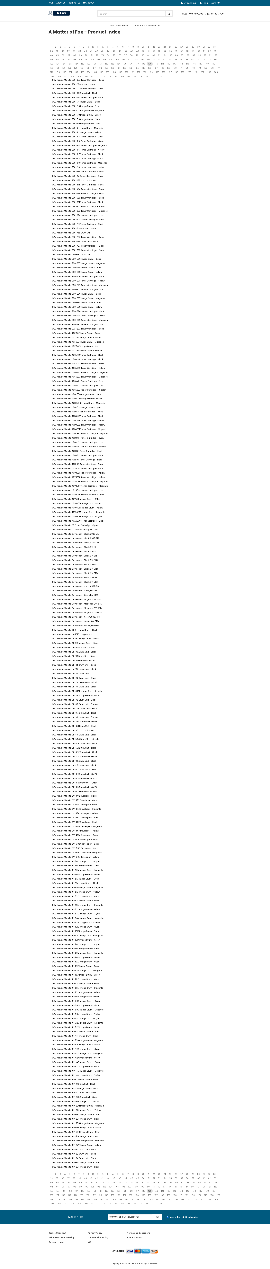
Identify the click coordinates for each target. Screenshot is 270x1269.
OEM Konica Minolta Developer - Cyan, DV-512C (75, 595)
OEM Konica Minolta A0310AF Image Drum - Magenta (78, 341)
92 (210, 55)
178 (51, 72)
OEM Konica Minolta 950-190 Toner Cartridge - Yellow (78, 167)
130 (95, 63)
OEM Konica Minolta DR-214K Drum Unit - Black (74, 682)
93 (216, 55)
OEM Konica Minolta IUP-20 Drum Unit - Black (74, 1092)
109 (142, 59)
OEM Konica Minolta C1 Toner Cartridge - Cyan (75, 525)
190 (126, 72)
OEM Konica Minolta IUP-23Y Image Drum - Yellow (76, 1127)
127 (76, 63)
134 (118, 63)
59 (193, 51)
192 (138, 72)
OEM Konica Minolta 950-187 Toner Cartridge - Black (77, 154)
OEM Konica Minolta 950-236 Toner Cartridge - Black (78, 171)
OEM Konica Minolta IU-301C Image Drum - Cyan (76, 926)
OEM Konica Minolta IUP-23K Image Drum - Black (75, 1118)
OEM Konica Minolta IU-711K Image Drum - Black (75, 1036)
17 (128, 46)
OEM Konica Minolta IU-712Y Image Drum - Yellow (76, 1057)
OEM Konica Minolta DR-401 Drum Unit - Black (74, 726)
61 (204, 51)
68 (74, 55)
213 (103, 76)
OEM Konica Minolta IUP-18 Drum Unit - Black (73, 1084)
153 (69, 68)
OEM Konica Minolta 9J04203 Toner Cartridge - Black (78, 328)
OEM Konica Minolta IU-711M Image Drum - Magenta (77, 1040)
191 (133, 72)
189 (120, 72)
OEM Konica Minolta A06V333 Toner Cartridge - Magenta (80, 376)
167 (156, 68)
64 (51, 55)
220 (147, 76)
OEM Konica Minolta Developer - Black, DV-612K (75, 573)
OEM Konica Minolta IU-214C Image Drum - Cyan (76, 913)
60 (198, 51)
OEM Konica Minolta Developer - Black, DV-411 (74, 564)
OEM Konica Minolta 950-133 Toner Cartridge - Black (77, 88)
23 (159, 46)
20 (143, 46)
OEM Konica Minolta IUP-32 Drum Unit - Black (74, 1153)
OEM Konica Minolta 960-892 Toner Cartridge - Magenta (80, 320)
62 (209, 51)
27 (181, 46)
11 (97, 46)
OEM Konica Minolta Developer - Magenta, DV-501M (77, 608)
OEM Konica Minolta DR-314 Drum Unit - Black (74, 713)
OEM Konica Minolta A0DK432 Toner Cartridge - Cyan (78, 442)
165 (143, 68)
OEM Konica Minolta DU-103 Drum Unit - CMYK (74, 778)
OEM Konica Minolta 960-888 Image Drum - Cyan (76, 302)
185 (95, 72)
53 (159, 51)
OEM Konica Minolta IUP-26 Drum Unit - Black (74, 1149)
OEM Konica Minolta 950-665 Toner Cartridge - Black (78, 197)
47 (125, 51)
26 (176, 46)
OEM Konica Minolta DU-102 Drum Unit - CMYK (74, 774)
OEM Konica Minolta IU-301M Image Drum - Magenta (77, 935)
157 (94, 68)
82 (153, 55)
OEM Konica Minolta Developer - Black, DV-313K (75, 560)
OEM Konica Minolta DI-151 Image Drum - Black (74, 630)
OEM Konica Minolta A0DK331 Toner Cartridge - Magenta (79, 429)
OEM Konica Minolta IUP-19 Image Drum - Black (75, 1088)
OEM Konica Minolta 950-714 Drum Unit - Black (75, 228)
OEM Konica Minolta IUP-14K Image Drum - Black (75, 1066)
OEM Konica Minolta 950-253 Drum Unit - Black (75, 180)
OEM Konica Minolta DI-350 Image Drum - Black (75, 643)
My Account (89, 3)
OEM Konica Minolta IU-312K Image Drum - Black (75, 966)
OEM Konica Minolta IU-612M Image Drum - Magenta (77, 1022)
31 (204, 46)
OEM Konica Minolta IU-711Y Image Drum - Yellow (76, 1044)
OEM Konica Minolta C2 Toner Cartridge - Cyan (75, 529)
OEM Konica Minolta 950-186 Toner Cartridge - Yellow (78, 149)
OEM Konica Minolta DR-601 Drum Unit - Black (74, 747)
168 (162, 68)
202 (202, 72)
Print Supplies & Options (146, 25)
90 (199, 55)
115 (176, 59)
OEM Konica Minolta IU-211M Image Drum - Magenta (77, 887)
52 (154, 51)
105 (117, 59)
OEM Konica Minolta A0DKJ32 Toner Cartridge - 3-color (79, 446)
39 (79, 51)
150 (51, 68)
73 (102, 55)
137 (137, 63)
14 (113, 46)
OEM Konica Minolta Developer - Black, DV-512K (75, 568)
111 (154, 59)
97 (69, 59)
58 (187, 51)
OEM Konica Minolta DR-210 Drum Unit (70, 673)
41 (91, 51)
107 (129, 59)
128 (82, 63)
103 (104, 59)
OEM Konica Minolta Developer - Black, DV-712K (75, 582)
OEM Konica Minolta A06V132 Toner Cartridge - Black (77, 355)
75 (114, 55)
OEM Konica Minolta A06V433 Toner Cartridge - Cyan (78, 385)
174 (199, 68)
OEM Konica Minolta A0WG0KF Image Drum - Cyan (77, 516)
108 (136, 59)
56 (176, 51)
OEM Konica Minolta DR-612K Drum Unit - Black (74, 752)
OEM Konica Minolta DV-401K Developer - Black (75, 835)
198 (176, 72)
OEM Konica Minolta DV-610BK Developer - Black (75, 843)
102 (98, 59)
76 (120, 55)
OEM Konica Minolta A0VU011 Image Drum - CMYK (76, 499)
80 (143, 55)
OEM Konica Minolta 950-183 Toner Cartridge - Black (77, 136)
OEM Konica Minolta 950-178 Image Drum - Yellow (76, 114)
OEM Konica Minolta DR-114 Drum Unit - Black (74, 665)
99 (80, 59)
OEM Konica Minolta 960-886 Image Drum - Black (76, 293)
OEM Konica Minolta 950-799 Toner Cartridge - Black (78, 250)
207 (66, 76)
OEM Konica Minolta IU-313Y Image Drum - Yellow (76, 992)
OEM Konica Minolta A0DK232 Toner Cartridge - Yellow (78, 424)
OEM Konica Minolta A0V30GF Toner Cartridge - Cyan (78, 490)
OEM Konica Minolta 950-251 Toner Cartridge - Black (77, 176)
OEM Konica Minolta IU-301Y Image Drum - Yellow (76, 940)
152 (63, 68)
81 (148, 55)
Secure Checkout (57, 1233)
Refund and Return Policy (61, 1237)
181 (70, 72)
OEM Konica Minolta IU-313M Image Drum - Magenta (77, 988)
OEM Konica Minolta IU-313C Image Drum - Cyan (75, 979)
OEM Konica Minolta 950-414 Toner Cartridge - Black (78, 184)
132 (106, 63)
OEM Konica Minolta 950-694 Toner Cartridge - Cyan (78, 215)
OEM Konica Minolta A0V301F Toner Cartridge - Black (77, 468)
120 (203, 59)
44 (108, 51)
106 (123, 59)
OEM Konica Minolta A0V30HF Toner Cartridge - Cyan (78, 494)
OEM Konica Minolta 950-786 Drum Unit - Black (75, 241)
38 (74, 51)
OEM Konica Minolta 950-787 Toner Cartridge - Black (78, 245)
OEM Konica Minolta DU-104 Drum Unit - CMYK (74, 782)
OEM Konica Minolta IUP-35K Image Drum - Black (75, 1167)
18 (133, 46)
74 (108, 55)
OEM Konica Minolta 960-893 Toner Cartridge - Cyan (78, 324)
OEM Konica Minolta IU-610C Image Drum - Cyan (76, 1001)
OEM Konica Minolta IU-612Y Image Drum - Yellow (76, 1027)
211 (92, 76)
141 (162, 63)
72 (97, 55)
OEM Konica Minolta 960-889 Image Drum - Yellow (77, 307)
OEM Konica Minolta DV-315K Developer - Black (74, 822)
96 (63, 59)
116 (181, 59)
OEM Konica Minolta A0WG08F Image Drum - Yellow (77, 507)
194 (151, 72)
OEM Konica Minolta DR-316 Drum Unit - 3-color (75, 717)
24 (165, 46)
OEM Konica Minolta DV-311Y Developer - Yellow (75, 813)
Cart (216, 4)
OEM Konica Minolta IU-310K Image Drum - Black (75, 948)
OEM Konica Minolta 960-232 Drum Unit (71, 254)
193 (144, 72)
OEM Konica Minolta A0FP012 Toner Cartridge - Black (77, 464)
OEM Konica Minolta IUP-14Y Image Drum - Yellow (76, 1075)
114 (170, 59)
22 (154, 46)
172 (186, 68)
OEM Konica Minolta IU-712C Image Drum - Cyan (76, 1049)
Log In (204, 4)
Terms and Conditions (138, 1233)
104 (110, 59)
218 (134, 76)
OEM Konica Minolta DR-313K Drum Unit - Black (74, 708)
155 (81, 68)
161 (119, 68)
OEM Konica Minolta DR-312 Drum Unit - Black (74, 699)
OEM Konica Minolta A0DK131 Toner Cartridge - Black (77, 411)
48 (131, 51)
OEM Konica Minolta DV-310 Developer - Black (74, 795)
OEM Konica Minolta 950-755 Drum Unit (71, 232)
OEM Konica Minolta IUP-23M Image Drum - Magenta (78, 1123)
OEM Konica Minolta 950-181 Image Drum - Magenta (77, 128)
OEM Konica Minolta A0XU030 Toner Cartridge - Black (78, 520)
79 (137, 55)
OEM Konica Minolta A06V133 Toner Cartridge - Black (77, 359)
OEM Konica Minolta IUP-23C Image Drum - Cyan (76, 1114)
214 (110, 76)
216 (122, 76)
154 (75, 68)
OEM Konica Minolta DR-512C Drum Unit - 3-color (76, 739)
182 (76, 72)
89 (194, 55)
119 (198, 59)
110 (148, 59)
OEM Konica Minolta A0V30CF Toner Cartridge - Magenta (80, 486)
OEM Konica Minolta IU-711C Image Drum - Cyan (75, 1031)
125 (64, 63)
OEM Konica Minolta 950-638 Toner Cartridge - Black (78, 193)
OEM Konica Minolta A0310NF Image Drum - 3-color (77, 350)
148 (207, 63)
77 (125, 55)
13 (107, 46)
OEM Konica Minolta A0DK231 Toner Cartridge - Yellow (78, 420)
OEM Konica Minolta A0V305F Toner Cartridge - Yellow (78, 472)
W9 (89, 1242)
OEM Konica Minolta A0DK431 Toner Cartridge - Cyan (78, 438)
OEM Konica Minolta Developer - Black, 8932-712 (75, 534)
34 (51, 51)
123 (51, 63)
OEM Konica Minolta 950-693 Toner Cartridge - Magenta (80, 211)
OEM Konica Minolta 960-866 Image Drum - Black (76, 259)
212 (97, 76)
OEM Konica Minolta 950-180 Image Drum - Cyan (76, 123)
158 (100, 68)
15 (118, 46)
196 (163, 72)
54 (165, 51)
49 (137, 51)
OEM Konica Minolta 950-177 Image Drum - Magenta (78, 110)
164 (137, 68)
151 (58, 68)
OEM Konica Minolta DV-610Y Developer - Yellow (75, 857)
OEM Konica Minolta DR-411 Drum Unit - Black (74, 730)
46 (120, 51)
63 (215, 51)
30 (198, 46)
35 (57, 51)
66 (63, 55)
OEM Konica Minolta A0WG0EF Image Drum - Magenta (78, 512)
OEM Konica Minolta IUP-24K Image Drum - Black (76, 1136)
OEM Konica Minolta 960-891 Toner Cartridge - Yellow (78, 315)
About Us (60, 3)
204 (216, 72)
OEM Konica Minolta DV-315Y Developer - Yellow (75, 830)
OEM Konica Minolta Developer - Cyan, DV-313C (75, 590)
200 (189, 72)
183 (82, 72)
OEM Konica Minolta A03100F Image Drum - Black (76, 333)
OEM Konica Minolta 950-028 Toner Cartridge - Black (78, 80)
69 (80, 55)
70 (86, 55)
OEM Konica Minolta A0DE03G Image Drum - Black (76, 394)
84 (165, 55)
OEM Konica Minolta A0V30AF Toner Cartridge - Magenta (80, 481)
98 (74, 59)
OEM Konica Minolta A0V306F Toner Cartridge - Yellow (78, 477)
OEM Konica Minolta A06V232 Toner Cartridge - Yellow (78, 363)
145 (187, 63)
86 (176, 55)
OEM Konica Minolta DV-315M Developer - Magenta (77, 826)
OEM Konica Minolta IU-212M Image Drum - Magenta (77, 905)
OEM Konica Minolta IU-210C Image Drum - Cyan (76, 861)
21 (148, 46)
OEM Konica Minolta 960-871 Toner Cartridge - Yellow (78, 280)
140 (156, 63)
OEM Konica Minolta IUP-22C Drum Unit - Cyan (74, 1097)
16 (123, 46)
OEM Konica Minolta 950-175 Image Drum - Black (76, 101)
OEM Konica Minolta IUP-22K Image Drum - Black (75, 1101)
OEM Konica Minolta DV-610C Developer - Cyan (75, 848)
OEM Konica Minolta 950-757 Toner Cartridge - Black (78, 237)
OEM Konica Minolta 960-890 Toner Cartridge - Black (78, 311)
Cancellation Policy (98, 1237)
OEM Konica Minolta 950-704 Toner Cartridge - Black (78, 219)
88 (188, 55)
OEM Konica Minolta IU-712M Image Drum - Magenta (77, 1053)
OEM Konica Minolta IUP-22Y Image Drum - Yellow (76, 1110)
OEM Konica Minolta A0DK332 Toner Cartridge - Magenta (80, 433)
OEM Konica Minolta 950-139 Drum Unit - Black (74, 93)
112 (159, 59)
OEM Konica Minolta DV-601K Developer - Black (75, 839)
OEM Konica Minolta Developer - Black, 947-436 (75, 542)
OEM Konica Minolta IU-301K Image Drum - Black (75, 931)
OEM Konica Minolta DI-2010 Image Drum (72, 634)
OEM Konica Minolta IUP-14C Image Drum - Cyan (76, 1062)
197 (170, 72)
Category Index (57, 1242)
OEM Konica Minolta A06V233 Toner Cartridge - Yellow (78, 368)
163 (130, 68)
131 (101, 63)
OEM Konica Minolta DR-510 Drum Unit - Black (74, 734)
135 (125, 63)
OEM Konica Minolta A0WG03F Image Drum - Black (77, 503)
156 (87, 68)
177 (218, 68)
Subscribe (174, 1217)
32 (209, 46)
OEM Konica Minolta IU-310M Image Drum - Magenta (77, 953)
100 (86, 59)
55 (170, 51)
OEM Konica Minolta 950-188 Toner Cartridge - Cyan (77, 158)
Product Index (134, 1237)
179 (58, 72)
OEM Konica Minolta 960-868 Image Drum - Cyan (76, 267)
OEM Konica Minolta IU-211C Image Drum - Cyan (75, 878)
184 (89, 72)
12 (103, 46)
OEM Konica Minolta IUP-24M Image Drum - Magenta (78, 1140)
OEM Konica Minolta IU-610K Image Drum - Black (75, 1005)
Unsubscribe (191, 1217)
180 (64, 72)
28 (187, 46)
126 (70, 63)
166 (149, 68)
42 (96, 51)
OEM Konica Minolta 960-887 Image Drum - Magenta (78, 298)
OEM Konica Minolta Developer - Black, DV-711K (74, 577)
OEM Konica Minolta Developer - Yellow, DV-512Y (75, 625)
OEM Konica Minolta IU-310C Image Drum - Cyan (76, 944)
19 (138, 46)
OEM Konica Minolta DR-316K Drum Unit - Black (74, 721)
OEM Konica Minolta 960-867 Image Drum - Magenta (78, 263)
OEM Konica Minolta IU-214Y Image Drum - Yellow (76, 922)
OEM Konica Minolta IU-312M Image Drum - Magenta (77, 970)
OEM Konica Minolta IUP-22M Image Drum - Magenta (78, 1105)
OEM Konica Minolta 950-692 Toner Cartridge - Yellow (78, 206)
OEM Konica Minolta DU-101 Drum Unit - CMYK (74, 769)
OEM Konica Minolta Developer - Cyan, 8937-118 (75, 586)
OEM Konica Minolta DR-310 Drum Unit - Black (74, 686)
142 (168, 63)
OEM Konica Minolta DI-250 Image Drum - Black (75, 638)
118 (192, 59)
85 (171, 55)
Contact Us (74, 3)
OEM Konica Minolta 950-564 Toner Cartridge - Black (78, 189)
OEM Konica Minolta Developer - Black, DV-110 (74, 547)
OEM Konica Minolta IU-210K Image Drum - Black (75, 865)
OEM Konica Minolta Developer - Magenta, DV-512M (77, 612)
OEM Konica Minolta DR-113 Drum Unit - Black (73, 660)
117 (187, 59)
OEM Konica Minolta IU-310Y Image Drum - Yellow (76, 957)
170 (175, 68)
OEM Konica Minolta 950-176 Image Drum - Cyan (76, 106)
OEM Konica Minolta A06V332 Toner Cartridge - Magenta (80, 372)
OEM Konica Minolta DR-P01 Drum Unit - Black (74, 765)
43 (102, 51)
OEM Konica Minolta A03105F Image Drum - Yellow (76, 337)
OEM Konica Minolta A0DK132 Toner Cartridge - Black (77, 416)
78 (131, 55)
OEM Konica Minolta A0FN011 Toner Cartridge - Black (77, 451)
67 (69, 55)
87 (182, 55)
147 (200, 63)
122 (215, 59)
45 (114, 51)
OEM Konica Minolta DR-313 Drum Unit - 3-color (75, 704)
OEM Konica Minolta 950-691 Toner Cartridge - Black (77, 202)
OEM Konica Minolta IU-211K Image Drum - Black (75, 883)
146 (194, 63)
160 (112, 68)
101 (92, 59)
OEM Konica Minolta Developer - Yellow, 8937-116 (76, 616)
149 (213, 63)
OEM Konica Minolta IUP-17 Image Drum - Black (75, 1079)
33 (214, 46)
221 (153, 76)
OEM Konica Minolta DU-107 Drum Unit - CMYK (74, 791)
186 (101, 72)
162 (124, 68)
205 (52, 76)
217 (128, 76)
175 (205, 68)
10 (93, 46)
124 (57, 63)
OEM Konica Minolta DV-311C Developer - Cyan (74, 800)
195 (157, 72)
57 (182, 51)
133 (112, 63)
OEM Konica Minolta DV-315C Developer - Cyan (75, 817)
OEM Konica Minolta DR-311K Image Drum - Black (75, 695)
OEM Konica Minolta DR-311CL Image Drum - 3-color (77, 691)
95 (57, 59)
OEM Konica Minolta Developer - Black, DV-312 (74, 555)
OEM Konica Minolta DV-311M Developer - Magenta (76, 809)
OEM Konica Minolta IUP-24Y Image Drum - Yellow (76, 1145)
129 (88, 63)
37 (68, 51)
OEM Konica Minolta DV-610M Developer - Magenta (77, 852)
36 (63, 51)
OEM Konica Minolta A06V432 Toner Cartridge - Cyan (78, 381)
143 (174, 63)
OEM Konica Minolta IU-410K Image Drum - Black (75, 996)
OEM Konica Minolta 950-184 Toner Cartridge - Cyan (78, 141)
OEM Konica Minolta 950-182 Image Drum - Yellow (76, 132)
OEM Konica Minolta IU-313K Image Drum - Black (75, 983)
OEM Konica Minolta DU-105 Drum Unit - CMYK (74, 787)
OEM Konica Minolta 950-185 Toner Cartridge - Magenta (79, 145)
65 (57, 55)
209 (79, 76)
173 (193, 68)
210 (86, 76)
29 (193, 46)
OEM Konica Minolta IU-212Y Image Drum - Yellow (76, 909)
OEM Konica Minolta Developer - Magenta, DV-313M (77, 603)
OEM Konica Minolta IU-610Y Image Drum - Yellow (76, 1014)
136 (131, 63)
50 (143, 51)
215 (116, 76)
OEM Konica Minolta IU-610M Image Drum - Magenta (78, 1009)
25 (170, 46)
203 (209, 72)
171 (181, 68)
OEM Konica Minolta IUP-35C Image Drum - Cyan (76, 1162)
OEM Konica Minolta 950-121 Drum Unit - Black (74, 84)
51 (148, 51)
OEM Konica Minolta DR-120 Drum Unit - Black (74, 669)
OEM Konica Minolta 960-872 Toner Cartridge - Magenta (80, 285)
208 (73, 76)
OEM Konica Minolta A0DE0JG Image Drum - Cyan (76, 407)
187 (107, 72)
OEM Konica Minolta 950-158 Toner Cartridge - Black (77, 97)
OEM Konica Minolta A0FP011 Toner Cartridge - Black (77, 459)
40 (85, 51)
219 (140, 76)
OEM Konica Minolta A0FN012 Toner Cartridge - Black (77, 455)
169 (168, 68)
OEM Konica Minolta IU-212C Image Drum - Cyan (75, 896)
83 (159, 55)
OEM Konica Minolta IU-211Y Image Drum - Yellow (76, 891)
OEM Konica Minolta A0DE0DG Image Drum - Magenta (78, 403)
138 (143, 63)
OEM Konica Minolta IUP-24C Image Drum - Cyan (76, 1132)
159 (106, 68)
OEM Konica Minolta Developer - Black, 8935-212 (75, 538)
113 (164, 59)
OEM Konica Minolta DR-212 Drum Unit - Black (74, 678)
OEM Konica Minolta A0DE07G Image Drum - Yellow (77, 398)
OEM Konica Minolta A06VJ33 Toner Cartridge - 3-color (79, 390)
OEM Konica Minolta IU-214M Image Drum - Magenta (78, 918)
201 (195, 72)
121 (210, 59)
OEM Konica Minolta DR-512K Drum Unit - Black (74, 743)
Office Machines (119, 25)
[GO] (157, 1217)
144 (181, 63)
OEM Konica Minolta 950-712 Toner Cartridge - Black (77, 224)
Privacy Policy (95, 1233)
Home (50, 3)
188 (114, 72)
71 (92, 55)
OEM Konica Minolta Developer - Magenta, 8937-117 (77, 599)
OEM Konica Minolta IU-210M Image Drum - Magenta (77, 870)
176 (212, 68)
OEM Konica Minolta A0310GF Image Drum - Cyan (76, 346)
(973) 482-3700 (215, 13)
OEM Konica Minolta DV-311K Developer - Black (74, 804)
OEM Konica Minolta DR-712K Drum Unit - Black (74, 756)
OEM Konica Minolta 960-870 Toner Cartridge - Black (78, 276)
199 (182, 72)
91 (205, 55)
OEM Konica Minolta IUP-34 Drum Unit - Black (74, 1158)
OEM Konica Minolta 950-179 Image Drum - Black (76, 119)
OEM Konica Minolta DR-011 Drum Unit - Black (74, 647)
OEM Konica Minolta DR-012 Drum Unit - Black (74, 651)
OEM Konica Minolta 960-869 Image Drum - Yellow (77, 272)
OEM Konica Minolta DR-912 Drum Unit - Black (74, 761)
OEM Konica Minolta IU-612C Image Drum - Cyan (76, 1018)
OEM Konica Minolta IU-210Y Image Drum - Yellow (76, 874)
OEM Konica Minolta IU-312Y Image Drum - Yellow (76, 974)
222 (160, 76)
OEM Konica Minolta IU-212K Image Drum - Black (75, 900)
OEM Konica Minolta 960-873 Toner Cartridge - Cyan (78, 289)
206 (59, 76)
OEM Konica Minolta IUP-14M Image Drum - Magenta (78, 1070)
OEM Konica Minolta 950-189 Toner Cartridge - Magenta (79, 163)
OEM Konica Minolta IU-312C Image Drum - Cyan (75, 961)
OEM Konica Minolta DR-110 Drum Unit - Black (74, 656)
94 (51, 59)
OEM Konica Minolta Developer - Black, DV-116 (74, 551)
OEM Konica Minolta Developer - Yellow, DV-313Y (75, 621)
